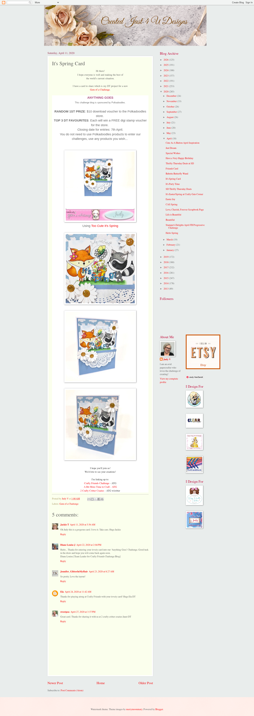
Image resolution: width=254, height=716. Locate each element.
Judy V (167, 359)
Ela (62, 591)
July (169, 122)
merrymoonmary (134, 709)
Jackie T (64, 524)
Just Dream (171, 148)
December (172, 95)
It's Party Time (173, 184)
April (169, 138)
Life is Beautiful (173, 214)
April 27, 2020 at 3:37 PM (82, 611)
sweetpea (64, 612)
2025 (166, 64)
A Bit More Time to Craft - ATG (100, 486)
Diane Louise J (67, 545)
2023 (166, 75)
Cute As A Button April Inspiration (182, 142)
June (169, 127)
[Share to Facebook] (99, 499)
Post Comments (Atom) (72, 690)
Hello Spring (172, 233)
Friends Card (172, 168)
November (172, 101)
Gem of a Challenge (100, 89)
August (170, 117)
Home (101, 683)
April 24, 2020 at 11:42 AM (78, 591)
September (172, 111)
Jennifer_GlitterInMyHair (74, 571)
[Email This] (89, 499)
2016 (166, 272)
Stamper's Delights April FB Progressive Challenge (185, 226)
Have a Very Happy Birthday (179, 158)
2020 (166, 91)
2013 (166, 288)
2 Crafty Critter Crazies (92, 490)
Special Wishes (173, 153)
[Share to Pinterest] (102, 499)
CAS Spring (171, 204)
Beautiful (170, 219)
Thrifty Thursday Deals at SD (180, 163)
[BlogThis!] (92, 499)
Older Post (146, 683)
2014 (166, 283)
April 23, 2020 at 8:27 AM (101, 571)
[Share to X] (95, 499)
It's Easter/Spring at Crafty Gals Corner (184, 194)
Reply (63, 534)
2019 (166, 256)
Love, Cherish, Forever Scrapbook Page (185, 209)
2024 (166, 70)
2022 (166, 80)
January (171, 250)
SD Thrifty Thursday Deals (179, 189)
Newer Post (55, 683)
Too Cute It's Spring (104, 226)
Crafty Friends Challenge (97, 483)
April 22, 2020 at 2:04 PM (88, 544)
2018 (166, 262)
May (169, 133)
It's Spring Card (173, 178)
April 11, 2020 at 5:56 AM (82, 524)
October (171, 106)
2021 (166, 86)
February (171, 244)
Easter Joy (170, 199)
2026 (166, 59)
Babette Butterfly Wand (177, 173)
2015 (166, 278)
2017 (166, 267)
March (170, 239)
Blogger (159, 709)
